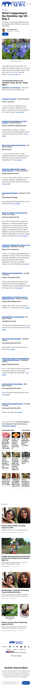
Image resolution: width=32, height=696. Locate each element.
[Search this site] (27, 4)
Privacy (9, 649)
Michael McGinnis (12, 29)
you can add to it (16, 74)
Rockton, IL (5, 10)
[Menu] (30, 4)
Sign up (5, 646)
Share (5, 34)
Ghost (19, 655)
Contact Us (22, 649)
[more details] (20, 112)
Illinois (15, 649)
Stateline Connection (20, 652)
